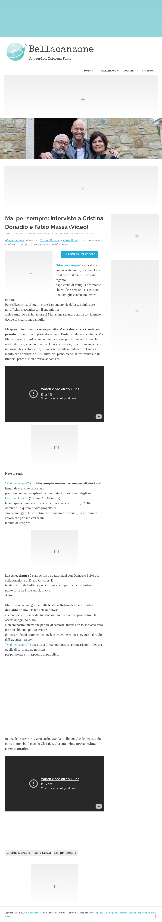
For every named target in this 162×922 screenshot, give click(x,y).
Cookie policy (111, 912)
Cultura (129, 70)
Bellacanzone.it (34, 912)
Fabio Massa (70, 240)
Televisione (108, 70)
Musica (88, 70)
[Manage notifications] (155, 916)
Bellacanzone (61, 50)
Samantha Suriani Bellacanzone (45, 233)
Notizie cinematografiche (80, 233)
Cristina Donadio (50, 240)
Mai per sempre (14, 240)
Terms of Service (128, 912)
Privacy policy (96, 912)
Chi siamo (148, 70)
